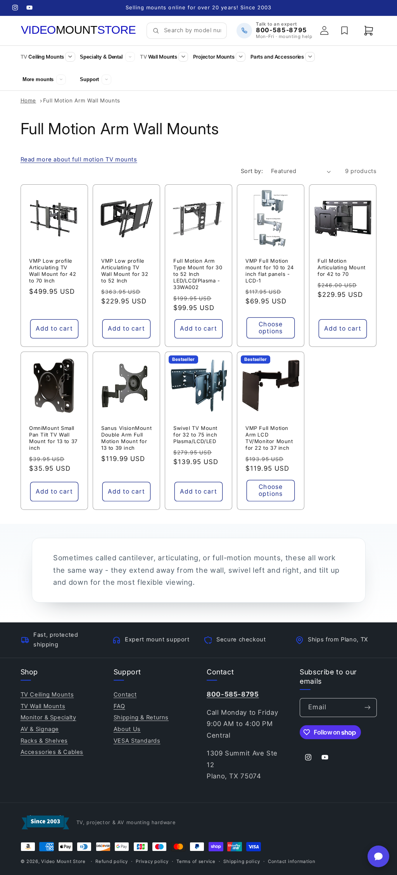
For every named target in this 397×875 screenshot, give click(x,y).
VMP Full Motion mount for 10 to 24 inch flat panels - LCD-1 (269, 271)
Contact (125, 694)
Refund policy (111, 861)
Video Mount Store (63, 861)
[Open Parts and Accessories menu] (310, 57)
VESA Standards (137, 740)
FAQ (119, 706)
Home (28, 100)
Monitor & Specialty (48, 717)
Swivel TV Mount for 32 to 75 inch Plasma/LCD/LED (195, 434)
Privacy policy (152, 861)
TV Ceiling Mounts (47, 694)
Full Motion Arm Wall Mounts (81, 100)
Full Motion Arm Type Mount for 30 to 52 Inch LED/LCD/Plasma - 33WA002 (197, 274)
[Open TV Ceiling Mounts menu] (70, 57)
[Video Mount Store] (79, 30)
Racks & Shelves (44, 740)
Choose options (271, 328)
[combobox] (192, 30)
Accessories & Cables (52, 752)
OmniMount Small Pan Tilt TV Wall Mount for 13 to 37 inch (53, 438)
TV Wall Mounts (43, 706)
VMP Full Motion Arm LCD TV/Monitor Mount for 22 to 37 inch (269, 438)
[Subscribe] (367, 707)
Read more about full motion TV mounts (79, 159)
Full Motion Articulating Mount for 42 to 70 (342, 267)
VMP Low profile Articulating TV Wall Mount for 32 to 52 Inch (124, 271)
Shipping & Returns (141, 717)
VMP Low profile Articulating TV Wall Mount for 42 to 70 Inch (52, 271)
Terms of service (196, 861)
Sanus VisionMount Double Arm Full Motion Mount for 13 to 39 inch (126, 438)
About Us (127, 729)
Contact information (292, 861)
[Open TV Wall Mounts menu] (183, 57)
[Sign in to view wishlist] (344, 30)
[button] (369, 31)
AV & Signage (40, 729)
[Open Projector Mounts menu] (240, 57)
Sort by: (252, 171)
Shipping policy (241, 861)
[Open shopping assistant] (378, 856)
